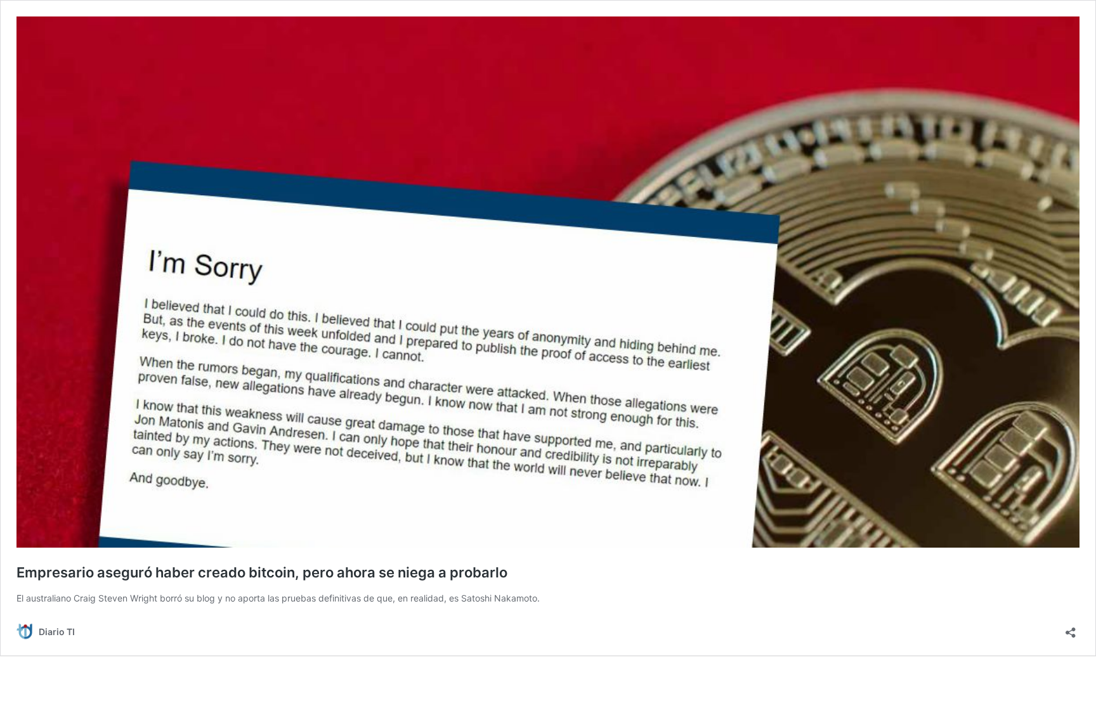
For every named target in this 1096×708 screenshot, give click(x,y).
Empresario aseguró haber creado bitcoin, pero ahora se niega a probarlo (261, 572)
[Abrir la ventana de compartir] (1071, 628)
